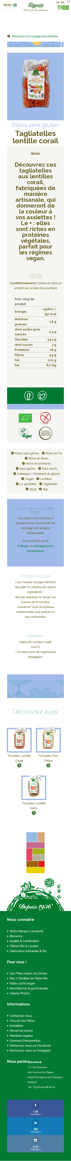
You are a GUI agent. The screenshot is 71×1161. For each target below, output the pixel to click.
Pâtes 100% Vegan (22, 983)
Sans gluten (27, 468)
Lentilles (46, 479)
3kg (45, 489)
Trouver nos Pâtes (22, 1020)
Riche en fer (54, 453)
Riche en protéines (38, 463)
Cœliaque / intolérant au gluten (38, 474)
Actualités (16, 1025)
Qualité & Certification (24, 941)
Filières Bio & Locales (24, 946)
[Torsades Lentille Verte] (34, 796)
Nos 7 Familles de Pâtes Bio (29, 978)
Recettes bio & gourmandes (29, 988)
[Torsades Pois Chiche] (48, 749)
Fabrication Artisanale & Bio (28, 951)
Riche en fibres (38, 458)
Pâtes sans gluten (27, 453)
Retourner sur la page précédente (35, 36)
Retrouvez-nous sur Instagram (30, 1050)
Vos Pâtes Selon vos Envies (28, 973)
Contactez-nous (21, 1016)
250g (32, 489)
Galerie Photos (20, 993)
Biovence (16, 936)
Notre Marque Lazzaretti (26, 931)
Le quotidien (28, 484)
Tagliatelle (50, 484)
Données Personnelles (25, 1040)
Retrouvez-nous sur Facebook (30, 1045)
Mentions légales (21, 1035)
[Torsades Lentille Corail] (19, 749)
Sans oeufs (49, 468)
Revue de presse (21, 1030)
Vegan (29, 479)
